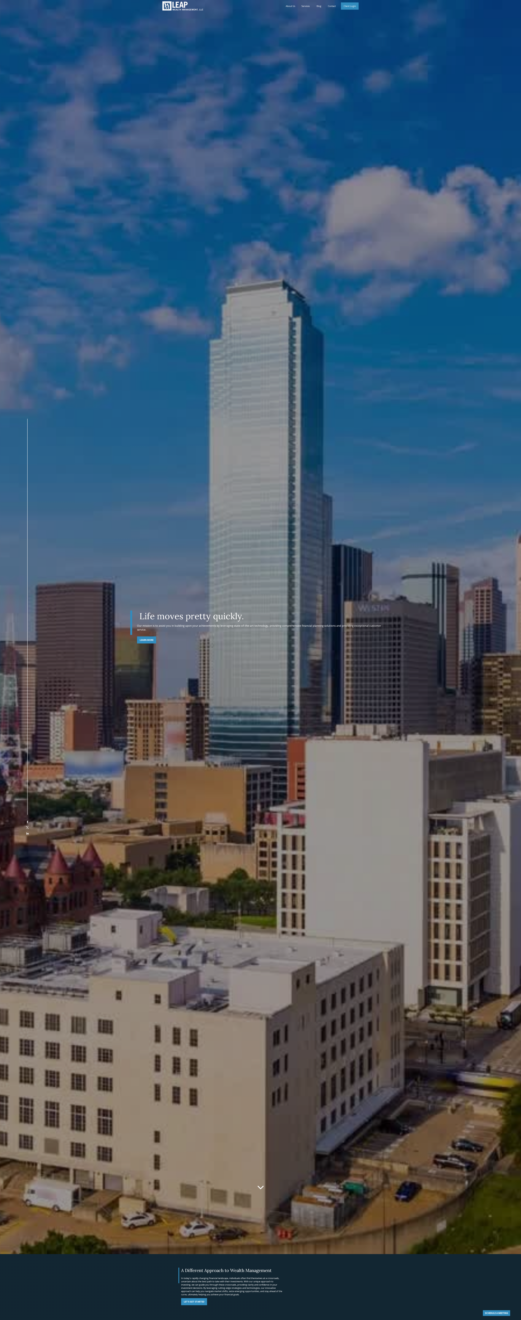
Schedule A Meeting (496, 1313)
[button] (290, 6)
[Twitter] (27, 828)
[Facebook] (27, 822)
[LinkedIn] (27, 833)
